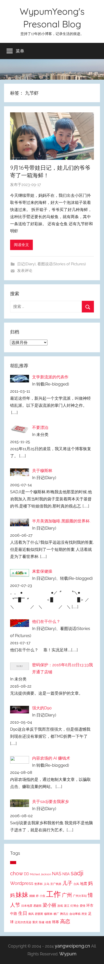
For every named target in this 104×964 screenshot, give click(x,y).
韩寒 (55, 922)
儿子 (67, 883)
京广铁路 (55, 883)
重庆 (35, 922)
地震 (83, 883)
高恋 (65, 921)
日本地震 (26, 905)
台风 (76, 883)
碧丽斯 (39, 913)
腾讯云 (64, 913)
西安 (84, 913)
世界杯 (38, 883)
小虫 (42, 895)
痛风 (31, 913)
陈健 (41, 922)
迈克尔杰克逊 (23, 922)
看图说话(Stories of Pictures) (61, 264)
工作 (53, 894)
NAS (56, 873)
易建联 (37, 905)
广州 (67, 895)
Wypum (67, 953)
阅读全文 (21, 244)
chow (16, 873)
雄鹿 (48, 922)
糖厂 (56, 913)
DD (26, 874)
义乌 (46, 883)
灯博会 (74, 905)
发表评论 (24, 270)
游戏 (60, 905)
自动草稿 (75, 913)
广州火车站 (80, 895)
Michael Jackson (40, 874)
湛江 (66, 905)
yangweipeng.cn (72, 946)
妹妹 (22, 894)
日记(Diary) (26, 264)
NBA (66, 874)
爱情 (82, 905)
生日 (22, 913)
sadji (77, 873)
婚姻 (32, 895)
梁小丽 (49, 905)
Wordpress (21, 883)
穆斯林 (48, 913)
